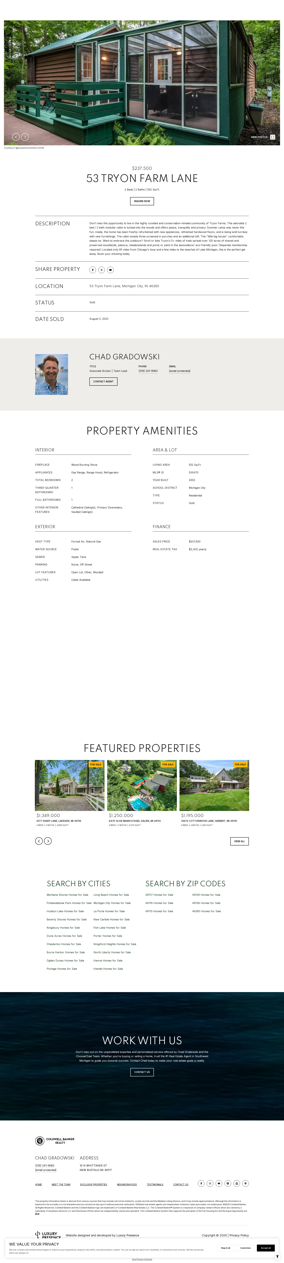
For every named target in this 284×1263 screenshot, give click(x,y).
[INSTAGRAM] (210, 1183)
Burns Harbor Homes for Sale (66, 952)
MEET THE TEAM (61, 1184)
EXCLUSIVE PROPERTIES (93, 1184)
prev (16, 137)
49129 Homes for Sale (206, 894)
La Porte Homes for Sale (109, 911)
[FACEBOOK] (201, 1183)
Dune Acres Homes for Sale (64, 936)
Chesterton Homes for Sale (64, 944)
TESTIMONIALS (155, 1184)
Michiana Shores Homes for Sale (67, 894)
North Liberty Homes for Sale (112, 952)
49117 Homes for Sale (159, 894)
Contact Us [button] (142, 1072)
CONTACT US (180, 1184)
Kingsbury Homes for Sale (63, 927)
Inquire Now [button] (142, 201)
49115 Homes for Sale (159, 911)
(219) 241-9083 (148, 371)
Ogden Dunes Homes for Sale (65, 960)
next (25, 137)
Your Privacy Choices (142, 1259)
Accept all (266, 1248)
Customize (245, 1248)
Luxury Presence (127, 1235)
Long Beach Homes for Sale (111, 894)
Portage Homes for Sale (62, 968)
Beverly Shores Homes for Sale (67, 919)
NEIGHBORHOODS (127, 1184)
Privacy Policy (239, 1235)
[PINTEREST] (228, 1183)
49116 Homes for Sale (159, 903)
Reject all (225, 1248)
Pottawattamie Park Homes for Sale (69, 903)
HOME (38, 1184)
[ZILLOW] (236, 1183)
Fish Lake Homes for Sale (110, 927)
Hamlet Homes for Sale (108, 968)
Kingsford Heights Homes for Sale (115, 944)
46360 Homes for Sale (206, 911)
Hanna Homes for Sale (108, 960)
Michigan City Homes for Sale (112, 903)
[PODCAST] (245, 1183)
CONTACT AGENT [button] (103, 381)
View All (239, 841)
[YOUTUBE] (219, 1183)
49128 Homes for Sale (206, 903)
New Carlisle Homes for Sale (112, 919)
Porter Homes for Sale (108, 936)
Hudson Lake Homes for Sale (65, 911)
